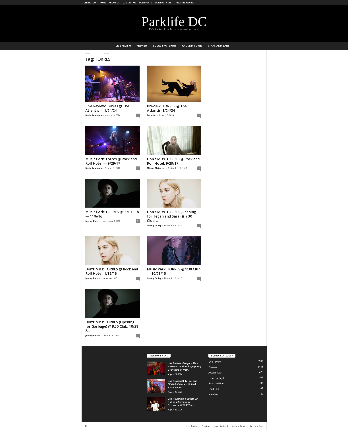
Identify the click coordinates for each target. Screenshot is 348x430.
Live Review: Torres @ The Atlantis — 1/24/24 (107, 108)
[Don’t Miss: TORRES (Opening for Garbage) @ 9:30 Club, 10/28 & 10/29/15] (112, 303)
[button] (261, 46)
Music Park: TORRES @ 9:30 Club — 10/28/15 (173, 271)
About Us (114, 2)
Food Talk (213, 389)
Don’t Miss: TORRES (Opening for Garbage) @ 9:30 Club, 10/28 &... (111, 326)
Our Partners (163, 2)
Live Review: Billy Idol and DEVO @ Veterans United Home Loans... (182, 384)
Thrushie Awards (184, 2)
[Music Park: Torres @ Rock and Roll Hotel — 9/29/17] (112, 140)
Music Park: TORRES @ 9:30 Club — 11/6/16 (112, 214)
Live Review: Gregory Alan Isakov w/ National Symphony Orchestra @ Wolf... (184, 366)
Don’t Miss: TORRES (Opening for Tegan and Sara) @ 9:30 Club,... (171, 216)
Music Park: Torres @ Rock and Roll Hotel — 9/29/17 (111, 161)
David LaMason (93, 115)
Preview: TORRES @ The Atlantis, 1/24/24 (167, 108)
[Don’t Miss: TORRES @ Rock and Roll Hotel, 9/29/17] (174, 140)
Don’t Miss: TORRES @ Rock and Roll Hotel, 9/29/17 (173, 161)
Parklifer (151, 115)
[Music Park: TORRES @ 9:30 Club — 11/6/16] (112, 193)
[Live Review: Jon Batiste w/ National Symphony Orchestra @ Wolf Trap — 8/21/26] (156, 404)
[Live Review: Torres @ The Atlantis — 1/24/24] (112, 84)
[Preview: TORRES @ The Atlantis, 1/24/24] (174, 84)
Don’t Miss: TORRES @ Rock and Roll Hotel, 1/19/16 (111, 271)
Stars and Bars (218, 45)
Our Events (145, 2)
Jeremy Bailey (92, 221)
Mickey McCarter (156, 168)
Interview (213, 394)
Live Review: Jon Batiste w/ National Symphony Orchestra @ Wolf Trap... (183, 402)
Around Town (192, 45)
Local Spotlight (165, 45)
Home (103, 2)
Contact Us (129, 2)
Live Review (123, 45)
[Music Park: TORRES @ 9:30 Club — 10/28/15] (174, 250)
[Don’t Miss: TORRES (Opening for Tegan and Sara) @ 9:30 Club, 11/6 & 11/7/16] (174, 193)
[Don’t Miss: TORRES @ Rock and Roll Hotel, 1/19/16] (112, 250)
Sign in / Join (89, 2)
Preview (142, 45)
